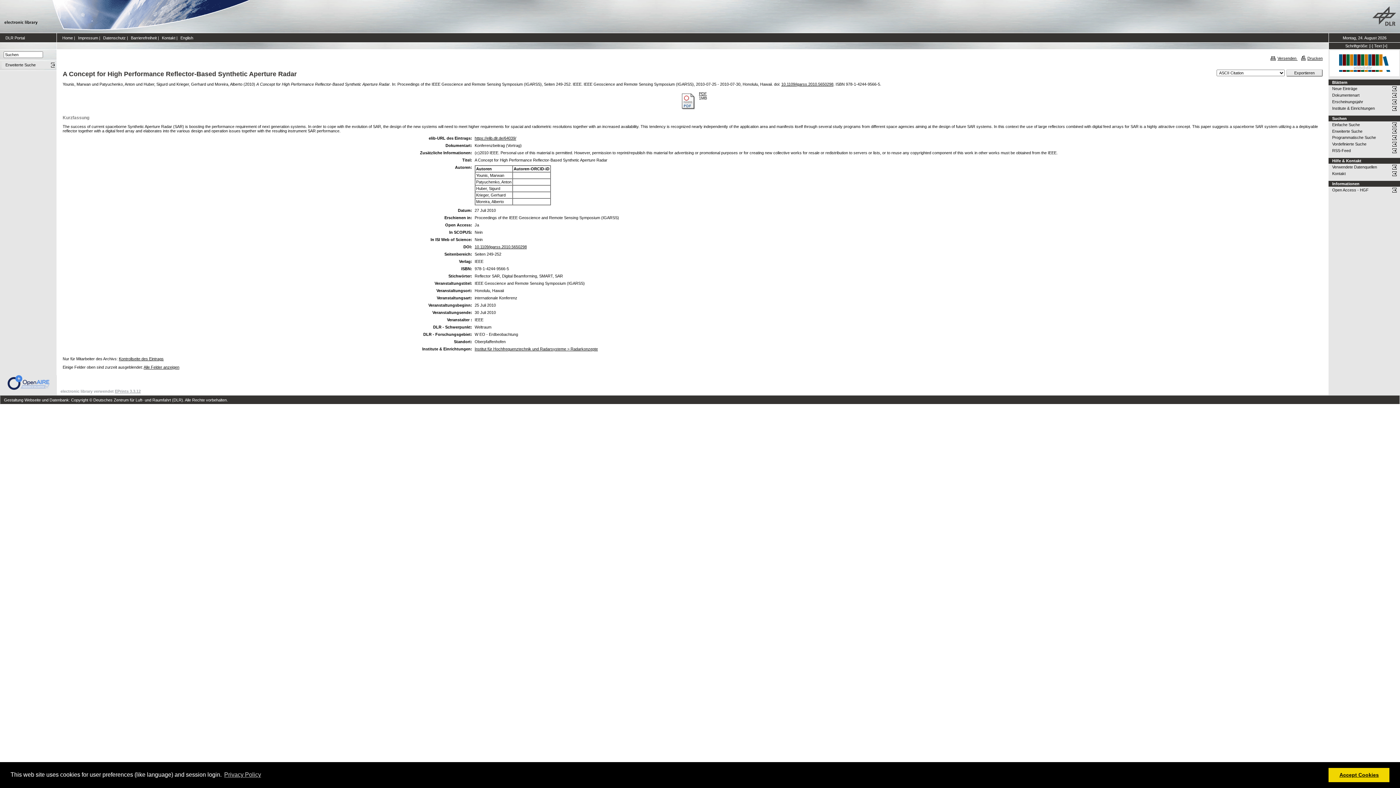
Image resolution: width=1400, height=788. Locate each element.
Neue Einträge (1344, 88)
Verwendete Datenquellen (1354, 167)
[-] (1371, 46)
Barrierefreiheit (144, 38)
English (186, 38)
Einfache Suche (1346, 125)
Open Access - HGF (1350, 190)
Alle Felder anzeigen (161, 367)
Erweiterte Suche (1347, 131)
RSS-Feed (1341, 150)
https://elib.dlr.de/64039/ (495, 138)
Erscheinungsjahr (1347, 102)
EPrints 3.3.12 (128, 391)
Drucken (1315, 58)
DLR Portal (15, 38)
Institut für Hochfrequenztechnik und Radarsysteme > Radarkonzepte (536, 349)
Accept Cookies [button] (1359, 775)
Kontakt (168, 38)
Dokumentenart (1346, 95)
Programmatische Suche (1354, 137)
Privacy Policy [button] (242, 775)
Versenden (1288, 58)
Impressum (88, 38)
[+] (1385, 46)
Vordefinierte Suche (1349, 144)
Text (1378, 46)
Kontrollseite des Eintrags (141, 359)
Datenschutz (114, 38)
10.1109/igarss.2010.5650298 (807, 84)
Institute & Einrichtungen (1353, 108)
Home (67, 38)
